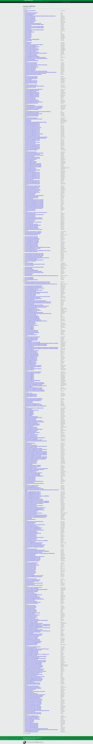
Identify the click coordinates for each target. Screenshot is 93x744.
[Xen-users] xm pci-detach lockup (29, 156)
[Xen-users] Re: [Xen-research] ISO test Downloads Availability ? (34, 44)
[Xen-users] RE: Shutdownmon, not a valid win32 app (32, 526)
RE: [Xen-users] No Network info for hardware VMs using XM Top (34, 626)
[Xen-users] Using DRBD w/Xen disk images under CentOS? (33, 680)
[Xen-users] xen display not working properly (31, 80)
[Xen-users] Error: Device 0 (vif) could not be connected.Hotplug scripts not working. (36, 728)
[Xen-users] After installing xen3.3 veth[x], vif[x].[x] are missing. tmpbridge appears (36, 468)
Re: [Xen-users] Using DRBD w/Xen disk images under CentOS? (34, 678)
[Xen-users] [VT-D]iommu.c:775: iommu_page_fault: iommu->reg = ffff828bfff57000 (36, 540)
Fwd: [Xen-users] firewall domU (29, 265)
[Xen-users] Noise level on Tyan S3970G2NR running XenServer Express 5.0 (35, 517)
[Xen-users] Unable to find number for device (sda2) (32, 560)
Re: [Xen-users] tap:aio (28, 28)
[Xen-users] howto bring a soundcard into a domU (32, 196)
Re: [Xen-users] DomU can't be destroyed (30, 606)
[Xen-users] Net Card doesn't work (29, 433)
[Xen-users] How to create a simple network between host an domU (34, 272)
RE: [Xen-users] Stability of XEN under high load (31, 725)
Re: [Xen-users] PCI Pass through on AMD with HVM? (32, 318)
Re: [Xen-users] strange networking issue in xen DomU (32, 612)
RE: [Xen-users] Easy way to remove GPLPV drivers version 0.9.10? (34, 382)
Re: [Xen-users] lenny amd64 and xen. (30, 555)
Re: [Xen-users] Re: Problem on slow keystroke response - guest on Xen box (35, 660)
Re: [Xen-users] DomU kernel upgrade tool (31, 334)
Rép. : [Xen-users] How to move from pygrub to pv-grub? (32, 190)
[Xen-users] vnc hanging (28, 518)
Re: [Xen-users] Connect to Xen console (30, 314)
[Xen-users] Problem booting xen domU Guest (31, 12)
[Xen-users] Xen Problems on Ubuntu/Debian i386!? (32, 317)
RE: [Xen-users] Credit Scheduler (29, 721)
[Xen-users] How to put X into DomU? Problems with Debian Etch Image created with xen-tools (38, 301)
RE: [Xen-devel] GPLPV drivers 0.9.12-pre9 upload (32, 228)
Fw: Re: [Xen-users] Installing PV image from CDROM (32, 705)
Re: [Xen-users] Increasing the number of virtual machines (33, 706)
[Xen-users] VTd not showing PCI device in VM (31, 486)
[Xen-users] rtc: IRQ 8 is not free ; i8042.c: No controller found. (33, 398)
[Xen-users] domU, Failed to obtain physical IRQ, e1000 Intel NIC (34, 499)
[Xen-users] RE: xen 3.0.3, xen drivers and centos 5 (32, 636)
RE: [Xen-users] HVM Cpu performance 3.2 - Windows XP (33, 465)
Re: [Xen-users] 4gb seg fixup (29, 179)
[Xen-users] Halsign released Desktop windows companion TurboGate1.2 (35, 437)
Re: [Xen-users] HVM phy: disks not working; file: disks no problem (34, 253)
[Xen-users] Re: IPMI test (28, 42)
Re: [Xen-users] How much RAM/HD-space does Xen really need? (34, 575)
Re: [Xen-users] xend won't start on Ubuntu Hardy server (33, 687)
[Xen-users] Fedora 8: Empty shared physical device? (32, 293)
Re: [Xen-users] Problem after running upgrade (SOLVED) (33, 225)
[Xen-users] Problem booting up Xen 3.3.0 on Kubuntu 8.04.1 (33, 108)
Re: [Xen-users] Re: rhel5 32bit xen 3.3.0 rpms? (31, 416)
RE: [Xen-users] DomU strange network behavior (31, 114)
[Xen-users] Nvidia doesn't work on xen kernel (31, 731)
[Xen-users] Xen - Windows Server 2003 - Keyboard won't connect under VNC (35, 73)
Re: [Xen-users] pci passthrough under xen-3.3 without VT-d (33, 366)
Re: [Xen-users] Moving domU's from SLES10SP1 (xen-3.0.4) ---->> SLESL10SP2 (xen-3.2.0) (37, 624)
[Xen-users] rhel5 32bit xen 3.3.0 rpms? (30, 471)
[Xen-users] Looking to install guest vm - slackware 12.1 (32, 248)
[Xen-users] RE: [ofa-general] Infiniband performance (32, 432)
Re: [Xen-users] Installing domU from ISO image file (32, 90)
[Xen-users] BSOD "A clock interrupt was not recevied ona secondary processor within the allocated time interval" (40, 72)
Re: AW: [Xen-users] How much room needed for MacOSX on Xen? (34, 481)
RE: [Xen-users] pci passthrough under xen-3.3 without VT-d (33, 365)
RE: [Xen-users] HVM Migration (29, 411)
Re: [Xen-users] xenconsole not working (30, 607)
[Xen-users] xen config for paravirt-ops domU (31, 628)
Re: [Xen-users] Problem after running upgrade (31, 197)
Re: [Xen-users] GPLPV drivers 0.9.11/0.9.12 (31, 78)
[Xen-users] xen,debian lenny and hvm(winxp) (31, 360)
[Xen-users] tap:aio (27, 38)
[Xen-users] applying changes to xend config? (31, 279)
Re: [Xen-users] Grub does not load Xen (30, 294)
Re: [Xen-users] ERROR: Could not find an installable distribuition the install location (36, 292)
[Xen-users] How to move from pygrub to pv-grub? (32, 191)
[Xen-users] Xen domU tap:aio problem (30, 98)
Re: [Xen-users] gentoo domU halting (30, 711)
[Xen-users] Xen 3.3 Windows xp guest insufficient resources (33, 298)
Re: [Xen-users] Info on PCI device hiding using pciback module (33, 672)
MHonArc (29, 733)
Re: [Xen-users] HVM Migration (29, 277)
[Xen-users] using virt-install (29, 690)
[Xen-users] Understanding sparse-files (30, 361)
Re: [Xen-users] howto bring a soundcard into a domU (32, 142)
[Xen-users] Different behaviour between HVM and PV (32, 124)
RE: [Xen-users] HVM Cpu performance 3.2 (31, 506)
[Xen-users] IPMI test (28, 43)
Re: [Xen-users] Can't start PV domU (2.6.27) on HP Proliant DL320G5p (34, 383)
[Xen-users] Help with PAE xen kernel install (31, 655)
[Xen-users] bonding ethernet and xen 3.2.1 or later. (32, 309)
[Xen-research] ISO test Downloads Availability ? (31, 60)
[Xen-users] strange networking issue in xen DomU (32, 673)
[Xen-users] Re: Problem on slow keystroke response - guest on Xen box (35, 691)
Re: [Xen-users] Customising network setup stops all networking (34, 695)
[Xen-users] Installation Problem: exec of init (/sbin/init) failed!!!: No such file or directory (37, 257)
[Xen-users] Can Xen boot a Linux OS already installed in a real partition (35, 676)
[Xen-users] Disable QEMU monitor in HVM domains (32, 56)
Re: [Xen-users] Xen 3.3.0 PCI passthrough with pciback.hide (33, 641)
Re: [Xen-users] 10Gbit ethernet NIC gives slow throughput (33, 163)
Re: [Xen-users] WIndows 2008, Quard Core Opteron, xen (33, 487)
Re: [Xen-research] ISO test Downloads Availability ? (32, 39)
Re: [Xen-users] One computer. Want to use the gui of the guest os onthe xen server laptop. (37, 281)
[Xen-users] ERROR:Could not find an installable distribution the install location (36, 122)
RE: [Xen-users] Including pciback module (30, 363)
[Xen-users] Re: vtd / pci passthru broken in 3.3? (31, 434)
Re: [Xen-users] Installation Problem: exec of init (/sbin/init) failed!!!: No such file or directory (37, 247)
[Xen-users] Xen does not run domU (30, 573)
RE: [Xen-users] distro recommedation (30, 689)
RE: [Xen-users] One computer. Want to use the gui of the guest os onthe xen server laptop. (37, 296)
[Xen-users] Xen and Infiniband (29, 269)
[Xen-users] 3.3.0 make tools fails (29, 592)
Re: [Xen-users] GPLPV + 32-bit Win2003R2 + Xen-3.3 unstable (33, 384)
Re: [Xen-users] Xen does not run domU (30, 568)
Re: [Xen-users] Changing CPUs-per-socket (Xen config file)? (33, 271)
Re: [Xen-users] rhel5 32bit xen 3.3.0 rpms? (31, 395)
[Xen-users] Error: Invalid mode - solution (30, 20)
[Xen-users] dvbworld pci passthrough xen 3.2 (31, 438)
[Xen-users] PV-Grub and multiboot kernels (31, 45)
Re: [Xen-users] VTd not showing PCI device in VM (32, 485)
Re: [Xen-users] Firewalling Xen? (29, 326)
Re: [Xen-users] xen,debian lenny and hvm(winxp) (32, 350)
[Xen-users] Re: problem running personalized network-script (33, 594)
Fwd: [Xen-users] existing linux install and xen (31, 234)
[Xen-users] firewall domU (28, 268)
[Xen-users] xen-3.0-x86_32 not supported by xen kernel (32, 602)
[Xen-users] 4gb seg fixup (28, 274)
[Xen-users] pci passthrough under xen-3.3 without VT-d (32, 297)
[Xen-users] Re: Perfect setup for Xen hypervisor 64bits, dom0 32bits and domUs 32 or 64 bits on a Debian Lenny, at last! (41, 275)
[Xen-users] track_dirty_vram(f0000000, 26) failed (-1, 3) (32, 403)
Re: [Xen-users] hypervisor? (29, 401)
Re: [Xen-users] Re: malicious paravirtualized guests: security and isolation (35, 658)
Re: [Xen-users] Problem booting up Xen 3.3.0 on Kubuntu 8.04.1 (34, 89)
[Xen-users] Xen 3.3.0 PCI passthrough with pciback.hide (32, 642)
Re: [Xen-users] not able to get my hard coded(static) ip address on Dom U (35, 507)
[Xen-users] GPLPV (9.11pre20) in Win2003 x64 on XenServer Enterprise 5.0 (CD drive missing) (38, 313)
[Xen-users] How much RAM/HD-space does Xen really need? (33, 576)
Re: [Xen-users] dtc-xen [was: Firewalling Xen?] (31, 325)
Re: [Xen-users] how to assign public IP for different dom (32, 646)
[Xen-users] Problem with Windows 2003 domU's (31, 470)
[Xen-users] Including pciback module (30, 364)
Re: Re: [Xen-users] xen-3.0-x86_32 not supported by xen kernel (34, 585)
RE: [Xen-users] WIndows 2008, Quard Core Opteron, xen (33, 492)
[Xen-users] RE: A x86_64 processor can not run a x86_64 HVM (33, 670)
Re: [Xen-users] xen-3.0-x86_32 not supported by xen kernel (33, 587)
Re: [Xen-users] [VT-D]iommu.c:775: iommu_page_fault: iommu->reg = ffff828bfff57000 (37, 501)
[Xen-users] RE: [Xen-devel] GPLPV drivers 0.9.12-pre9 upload (33, 113)
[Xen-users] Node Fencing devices (29, 523)
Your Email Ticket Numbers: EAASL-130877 (31, 644)
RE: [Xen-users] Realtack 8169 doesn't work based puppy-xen (33, 399)
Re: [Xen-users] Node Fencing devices (30, 519)
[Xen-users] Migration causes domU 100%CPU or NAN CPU (33, 74)
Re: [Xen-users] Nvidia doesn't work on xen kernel (32, 730)
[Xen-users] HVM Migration (28, 415)
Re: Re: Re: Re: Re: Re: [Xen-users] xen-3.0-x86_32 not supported (34, 500)
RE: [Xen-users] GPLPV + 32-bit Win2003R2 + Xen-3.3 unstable (33, 387)
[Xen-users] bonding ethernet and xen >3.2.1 (31, 311)
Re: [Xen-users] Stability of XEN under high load (31, 723)
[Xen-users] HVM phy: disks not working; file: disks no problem (33, 256)
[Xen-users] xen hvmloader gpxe (29, 22)
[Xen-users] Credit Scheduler (29, 722)
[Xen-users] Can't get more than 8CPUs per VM (31, 315)
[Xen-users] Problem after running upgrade (31, 249)
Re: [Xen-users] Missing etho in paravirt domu (31, 430)
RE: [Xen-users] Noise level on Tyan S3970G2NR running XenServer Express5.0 (36, 516)
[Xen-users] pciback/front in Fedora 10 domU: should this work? (33, 217)
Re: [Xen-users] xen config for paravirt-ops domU (32, 619)
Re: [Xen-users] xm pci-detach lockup (30, 97)
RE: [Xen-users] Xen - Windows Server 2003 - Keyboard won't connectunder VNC (36, 71)
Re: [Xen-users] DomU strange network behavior (31, 115)
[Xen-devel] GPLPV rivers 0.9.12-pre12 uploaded (31, 109)
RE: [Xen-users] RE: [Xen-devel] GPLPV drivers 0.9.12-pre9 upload (34, 199)
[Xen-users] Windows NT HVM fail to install (31, 308)
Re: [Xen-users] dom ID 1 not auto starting (31, 578)
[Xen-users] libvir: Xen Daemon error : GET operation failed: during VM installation (36, 589)
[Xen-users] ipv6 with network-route (30, 105)
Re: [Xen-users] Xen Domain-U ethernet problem (31, 588)
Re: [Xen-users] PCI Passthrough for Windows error (32, 316)
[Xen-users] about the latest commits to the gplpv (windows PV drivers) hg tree (36, 385)
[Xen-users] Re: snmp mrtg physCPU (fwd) (31, 394)
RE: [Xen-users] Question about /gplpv (30, 10)
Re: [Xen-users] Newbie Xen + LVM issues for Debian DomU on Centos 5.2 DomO (36, 58)
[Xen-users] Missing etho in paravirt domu (30, 431)
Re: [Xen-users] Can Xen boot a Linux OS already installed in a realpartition (35, 661)
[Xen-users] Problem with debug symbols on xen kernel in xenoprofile (34, 421)
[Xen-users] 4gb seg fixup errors (29, 692)
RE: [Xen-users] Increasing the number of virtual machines (33, 677)
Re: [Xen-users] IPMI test (28, 40)
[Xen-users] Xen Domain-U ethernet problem (31, 595)
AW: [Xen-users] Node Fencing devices (30, 522)
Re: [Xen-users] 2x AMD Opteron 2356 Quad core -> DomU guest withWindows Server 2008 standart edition (39, 553)
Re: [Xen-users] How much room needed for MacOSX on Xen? (33, 472)
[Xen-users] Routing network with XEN (30, 554)
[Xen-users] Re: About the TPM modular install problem (32, 697)
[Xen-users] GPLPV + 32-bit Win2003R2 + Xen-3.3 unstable (33, 455)
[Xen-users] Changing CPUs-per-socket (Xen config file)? (33, 310)
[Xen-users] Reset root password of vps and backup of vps (33, 23)
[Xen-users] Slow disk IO (28, 79)
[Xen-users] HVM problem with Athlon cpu (30, 536)
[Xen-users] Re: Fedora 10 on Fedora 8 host (31, 62)
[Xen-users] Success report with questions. (31, 445)
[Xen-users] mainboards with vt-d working (30, 91)
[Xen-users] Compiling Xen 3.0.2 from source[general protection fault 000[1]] (35, 300)
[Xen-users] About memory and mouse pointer (31, 352)
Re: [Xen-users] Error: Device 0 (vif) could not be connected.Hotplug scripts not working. (37, 710)
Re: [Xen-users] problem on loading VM (30, 193)
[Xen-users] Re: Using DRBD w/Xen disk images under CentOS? (34, 542)
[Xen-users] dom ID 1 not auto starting (30, 605)
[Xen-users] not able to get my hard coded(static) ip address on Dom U (34, 509)
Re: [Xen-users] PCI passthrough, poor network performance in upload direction (36, 446)
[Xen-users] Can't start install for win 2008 (31, 291)
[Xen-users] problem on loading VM (30, 194)
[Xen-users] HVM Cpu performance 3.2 (30, 541)
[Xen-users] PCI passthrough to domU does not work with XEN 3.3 (34, 312)
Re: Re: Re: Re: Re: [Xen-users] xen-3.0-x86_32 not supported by (34, 503)
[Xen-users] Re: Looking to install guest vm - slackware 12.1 (33, 231)
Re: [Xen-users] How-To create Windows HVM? (31, 270)
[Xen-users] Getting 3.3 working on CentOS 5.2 (31, 76)
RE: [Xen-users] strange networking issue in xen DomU (32, 640)
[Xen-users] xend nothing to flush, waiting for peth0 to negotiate (33, 429)
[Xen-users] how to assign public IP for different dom (32, 657)
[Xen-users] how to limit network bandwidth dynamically (32, 380)
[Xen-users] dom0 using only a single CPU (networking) (32, 233)
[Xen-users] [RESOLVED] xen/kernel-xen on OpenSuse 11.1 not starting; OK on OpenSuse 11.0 (38, 111)
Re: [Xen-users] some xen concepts (30, 570)
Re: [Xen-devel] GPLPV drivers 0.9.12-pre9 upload (32, 112)
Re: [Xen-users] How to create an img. (30, 209)
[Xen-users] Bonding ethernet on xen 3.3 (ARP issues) (32, 639)
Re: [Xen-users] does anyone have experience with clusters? (33, 662)
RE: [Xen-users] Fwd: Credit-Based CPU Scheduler (32, 332)
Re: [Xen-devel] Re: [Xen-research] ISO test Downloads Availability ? (34, 24)
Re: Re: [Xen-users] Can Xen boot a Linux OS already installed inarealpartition (35, 656)
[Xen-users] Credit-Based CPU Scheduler (30, 362)
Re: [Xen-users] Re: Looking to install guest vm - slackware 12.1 (34, 208)
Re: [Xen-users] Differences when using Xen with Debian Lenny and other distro (36, 344)
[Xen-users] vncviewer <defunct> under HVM (31, 77)
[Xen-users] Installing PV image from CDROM (31, 591)
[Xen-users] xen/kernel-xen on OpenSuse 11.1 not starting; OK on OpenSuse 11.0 (36, 212)
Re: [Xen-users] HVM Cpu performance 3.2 (31, 504)
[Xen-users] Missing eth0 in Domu (29, 482)
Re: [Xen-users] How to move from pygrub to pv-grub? (32, 128)
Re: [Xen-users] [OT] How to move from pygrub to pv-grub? (33, 127)
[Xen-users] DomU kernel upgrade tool (30, 419)
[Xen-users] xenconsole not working (30, 608)
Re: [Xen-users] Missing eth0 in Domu (30, 479)
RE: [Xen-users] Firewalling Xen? (29, 367)
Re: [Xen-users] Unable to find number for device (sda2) (32, 557)
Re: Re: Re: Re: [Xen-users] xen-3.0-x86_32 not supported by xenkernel (35, 524)
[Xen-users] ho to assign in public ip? (30, 59)
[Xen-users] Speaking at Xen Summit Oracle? (31, 693)
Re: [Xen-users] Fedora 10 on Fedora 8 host (31, 54)
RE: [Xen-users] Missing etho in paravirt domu (31, 428)
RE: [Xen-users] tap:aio (28, 25)
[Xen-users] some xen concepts (29, 574)
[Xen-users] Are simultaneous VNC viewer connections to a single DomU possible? (36, 620)
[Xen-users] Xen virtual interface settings (30, 462)
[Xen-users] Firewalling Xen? (29, 386)
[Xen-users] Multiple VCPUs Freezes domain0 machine (32, 342)
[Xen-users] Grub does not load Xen (30, 299)
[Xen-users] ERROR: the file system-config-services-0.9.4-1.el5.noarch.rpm (35, 57)
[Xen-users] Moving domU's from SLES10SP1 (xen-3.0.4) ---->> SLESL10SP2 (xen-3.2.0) (37, 654)
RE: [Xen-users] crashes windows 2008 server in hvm (32, 129)
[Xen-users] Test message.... (29, 464)
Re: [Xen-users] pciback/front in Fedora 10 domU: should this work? (34, 195)
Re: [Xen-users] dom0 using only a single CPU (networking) (33, 165)
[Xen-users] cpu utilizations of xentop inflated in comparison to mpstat (34, 556)
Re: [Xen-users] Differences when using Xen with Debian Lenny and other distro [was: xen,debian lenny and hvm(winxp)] (41, 343)
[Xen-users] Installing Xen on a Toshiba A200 (31, 149)
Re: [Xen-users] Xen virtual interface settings (31, 436)
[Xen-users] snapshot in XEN (29, 198)
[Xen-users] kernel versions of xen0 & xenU (31, 675)
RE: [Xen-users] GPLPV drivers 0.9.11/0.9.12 (31, 81)
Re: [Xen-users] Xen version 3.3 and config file (31, 621)
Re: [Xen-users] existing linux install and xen (31, 251)
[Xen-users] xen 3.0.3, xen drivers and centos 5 (31, 659)
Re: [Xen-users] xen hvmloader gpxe (30, 19)
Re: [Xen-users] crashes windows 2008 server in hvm (32, 123)
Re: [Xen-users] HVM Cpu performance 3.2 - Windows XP (33, 466)
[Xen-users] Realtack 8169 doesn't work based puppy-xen (33, 400)
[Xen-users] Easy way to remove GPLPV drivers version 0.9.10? (34, 552)
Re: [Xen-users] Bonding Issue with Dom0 (30, 159)
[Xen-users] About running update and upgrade (31, 603)
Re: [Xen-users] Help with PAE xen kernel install (31, 653)
